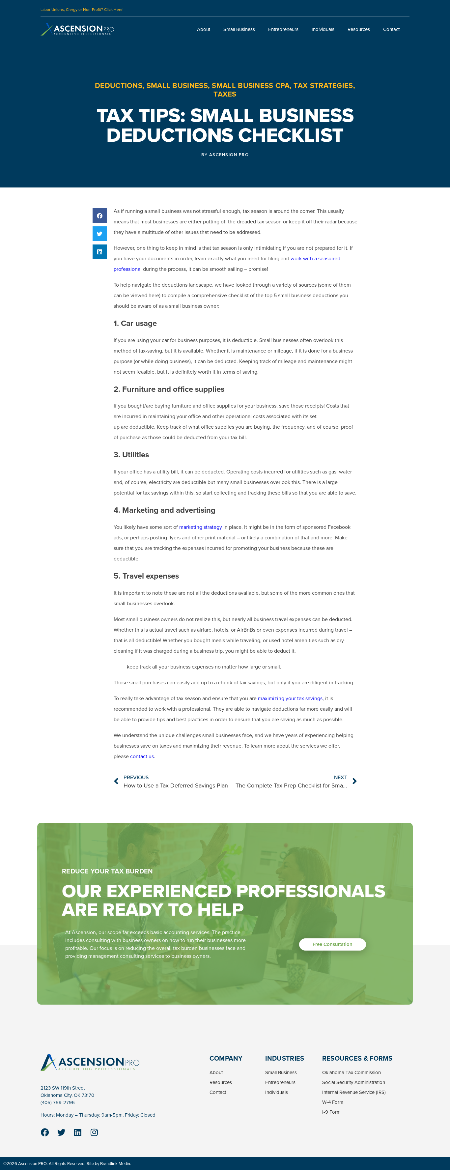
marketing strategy (200, 527)
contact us (142, 756)
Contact (391, 29)
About (203, 29)
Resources (359, 29)
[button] (100, 215)
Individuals (323, 29)
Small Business (239, 29)
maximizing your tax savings (290, 698)
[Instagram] (94, 1132)
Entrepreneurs (283, 29)
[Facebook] (45, 1132)
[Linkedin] (78, 1132)
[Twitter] (61, 1132)
